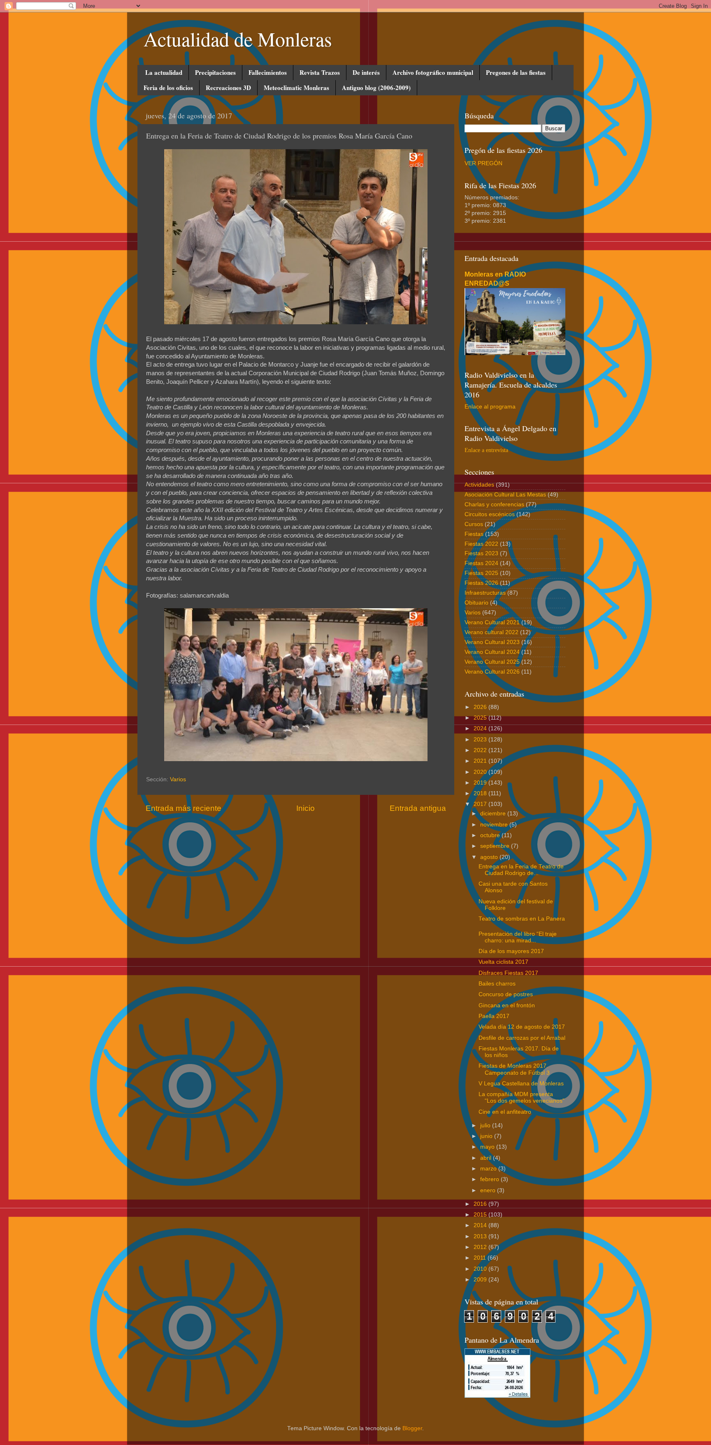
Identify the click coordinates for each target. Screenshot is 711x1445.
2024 (481, 728)
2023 (481, 739)
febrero (490, 1179)
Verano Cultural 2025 (492, 662)
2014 (481, 1225)
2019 (481, 783)
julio (486, 1125)
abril (486, 1158)
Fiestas (474, 534)
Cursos (474, 524)
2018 (481, 793)
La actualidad (163, 72)
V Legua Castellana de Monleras (521, 1083)
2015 (481, 1215)
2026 (481, 707)
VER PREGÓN (483, 163)
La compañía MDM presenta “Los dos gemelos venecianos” (522, 1097)
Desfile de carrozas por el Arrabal (522, 1038)
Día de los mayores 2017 (511, 951)
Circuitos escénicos (490, 514)
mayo (488, 1147)
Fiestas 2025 (481, 573)
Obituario (476, 603)
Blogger (412, 1428)
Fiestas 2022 (481, 544)
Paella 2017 (494, 1016)
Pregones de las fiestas (516, 72)
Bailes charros (497, 984)
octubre (491, 835)
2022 (481, 750)
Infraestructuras (485, 593)
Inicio (305, 808)
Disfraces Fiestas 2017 (508, 973)
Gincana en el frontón (507, 1005)
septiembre (495, 846)
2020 (481, 772)
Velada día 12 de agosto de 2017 (522, 1027)
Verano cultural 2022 (491, 632)
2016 (481, 1204)
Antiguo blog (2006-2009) (376, 87)
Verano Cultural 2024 (492, 652)
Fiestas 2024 (481, 563)
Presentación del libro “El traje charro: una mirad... (518, 937)
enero (488, 1190)
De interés (366, 72)
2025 (481, 718)
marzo (489, 1169)
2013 (481, 1236)
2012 (481, 1247)
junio (487, 1136)
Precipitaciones (215, 72)
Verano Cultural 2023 (492, 642)
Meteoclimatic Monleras (296, 87)
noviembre (494, 825)
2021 (481, 761)
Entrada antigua (418, 808)
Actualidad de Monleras (238, 38)
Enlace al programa (490, 407)
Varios (178, 779)
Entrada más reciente (183, 808)
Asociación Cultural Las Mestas (505, 495)
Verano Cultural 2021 (492, 622)
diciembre (493, 813)
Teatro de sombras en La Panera (522, 919)
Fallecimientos (268, 72)
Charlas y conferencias (494, 504)
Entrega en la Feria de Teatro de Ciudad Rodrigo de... (521, 869)
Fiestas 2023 (481, 553)
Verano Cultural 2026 (492, 672)
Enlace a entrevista (486, 450)
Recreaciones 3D (228, 87)
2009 (481, 1279)
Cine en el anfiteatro (505, 1112)
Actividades (479, 485)
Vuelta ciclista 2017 (503, 962)
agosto (490, 857)
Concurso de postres (506, 994)
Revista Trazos (320, 72)
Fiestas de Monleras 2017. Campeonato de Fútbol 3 (514, 1069)
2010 (481, 1269)
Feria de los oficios (168, 87)
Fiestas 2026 (481, 583)
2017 (481, 804)
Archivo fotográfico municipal (433, 72)
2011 (481, 1258)
